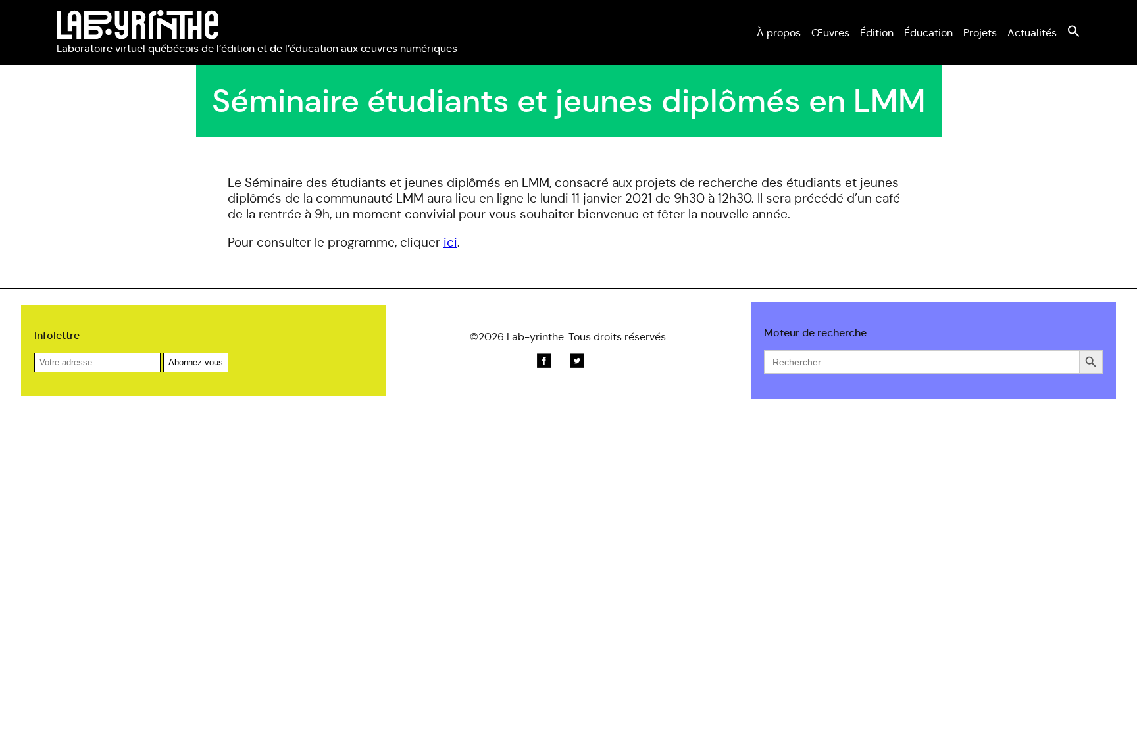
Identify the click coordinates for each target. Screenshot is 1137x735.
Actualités (1032, 32)
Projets (980, 32)
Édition (877, 32)
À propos (779, 32)
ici (450, 242)
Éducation (928, 32)
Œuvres (830, 32)
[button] (1073, 34)
